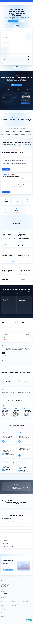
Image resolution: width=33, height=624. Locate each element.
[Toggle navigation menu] (31, 4)
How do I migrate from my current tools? (8, 546)
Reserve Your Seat (5, 169)
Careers (2, 613)
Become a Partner (3, 616)
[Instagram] (5, 598)
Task (8, 89)
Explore (13, 245)
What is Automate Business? (6, 518)
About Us (2, 612)
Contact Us (2, 617)
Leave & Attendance (14, 604)
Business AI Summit (3, 609)
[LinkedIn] (3, 598)
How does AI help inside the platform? (8, 534)
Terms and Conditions (25, 601)
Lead (12, 89)
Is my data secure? (5, 543)
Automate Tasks (14, 601)
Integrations (2, 604)
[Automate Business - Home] (2, 3)
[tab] (16, 349)
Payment (15, 89)
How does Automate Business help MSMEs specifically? (10, 521)
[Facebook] (1, 598)
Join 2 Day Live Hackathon (13, 21)
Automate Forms (14, 605)
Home (1, 601)
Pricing (2, 605)
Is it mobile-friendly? (5, 540)
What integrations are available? (7, 537)
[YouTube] (7, 598)
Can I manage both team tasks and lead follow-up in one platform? (12, 524)
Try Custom (20, 89)
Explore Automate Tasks (16, 84)
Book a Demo (22, 21)
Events (2, 608)
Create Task (27, 334)
